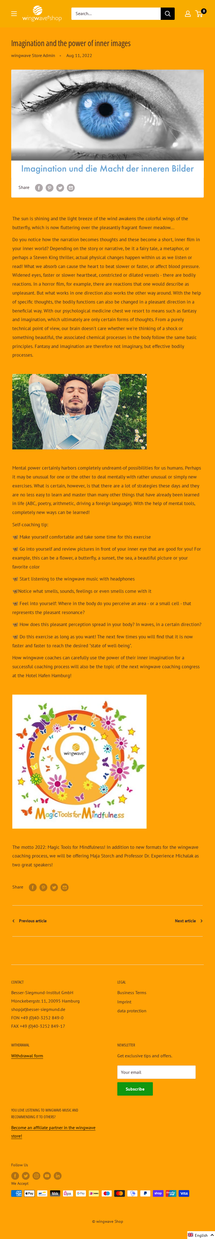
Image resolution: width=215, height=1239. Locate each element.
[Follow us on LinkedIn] (58, 1176)
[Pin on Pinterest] (49, 187)
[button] (201, 1235)
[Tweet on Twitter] (60, 187)
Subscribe (135, 1089)
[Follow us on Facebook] (15, 1176)
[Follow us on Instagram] (36, 1176)
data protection (131, 1010)
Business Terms (131, 992)
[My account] (188, 14)
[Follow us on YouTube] (47, 1176)
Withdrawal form (27, 1055)
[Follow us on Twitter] (26, 1176)
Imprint (124, 1002)
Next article (186, 920)
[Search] (168, 14)
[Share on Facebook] (39, 187)
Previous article (32, 920)
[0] (199, 13)
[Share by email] (71, 187)
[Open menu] (14, 13)
